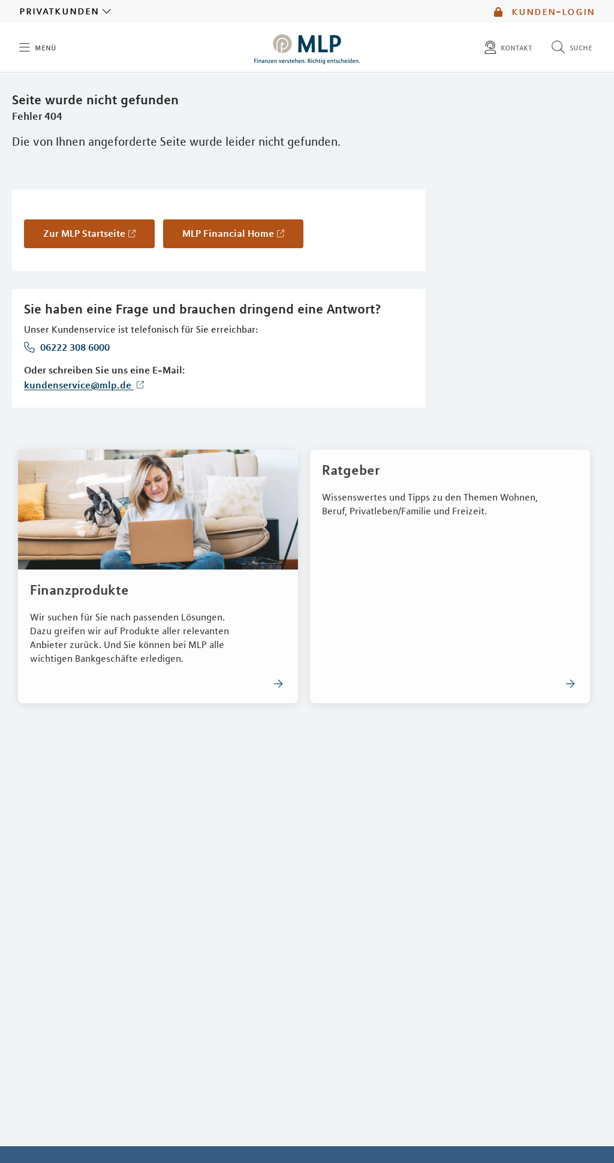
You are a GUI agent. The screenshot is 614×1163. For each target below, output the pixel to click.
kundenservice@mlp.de (79, 385)
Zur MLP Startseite (84, 233)
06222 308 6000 (74, 347)
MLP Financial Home (228, 233)
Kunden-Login (551, 11)
